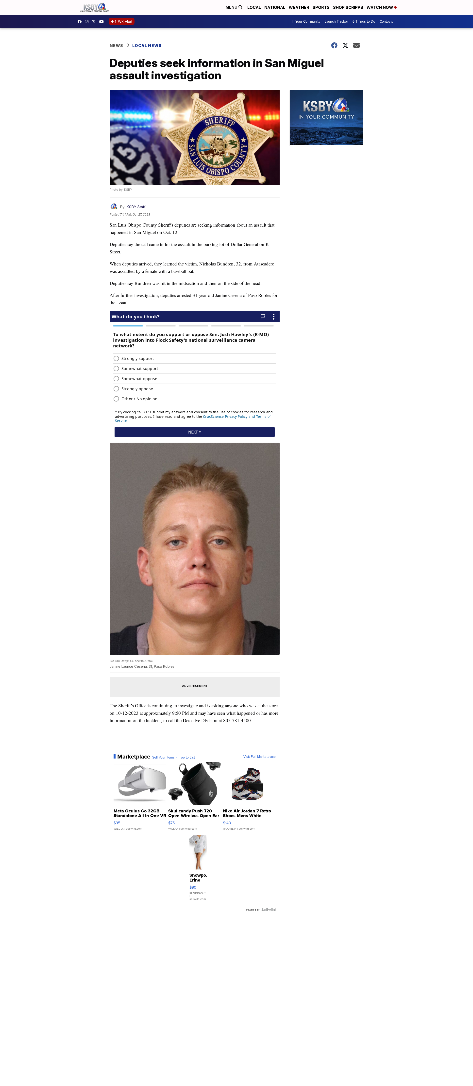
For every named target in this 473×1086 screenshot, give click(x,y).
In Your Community (306, 21)
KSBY (95, 22)
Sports (321, 7)
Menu (232, 7)
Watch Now (380, 7)
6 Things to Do (364, 21)
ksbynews (81, 22)
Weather (299, 7)
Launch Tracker (336, 21)
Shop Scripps (348, 7)
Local (254, 7)
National (274, 7)
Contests (386, 21)
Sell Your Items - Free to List (173, 757)
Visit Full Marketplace (259, 756)
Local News (147, 45)
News (116, 45)
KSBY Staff (136, 206)
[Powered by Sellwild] (268, 909)
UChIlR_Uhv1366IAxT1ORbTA (102, 22)
